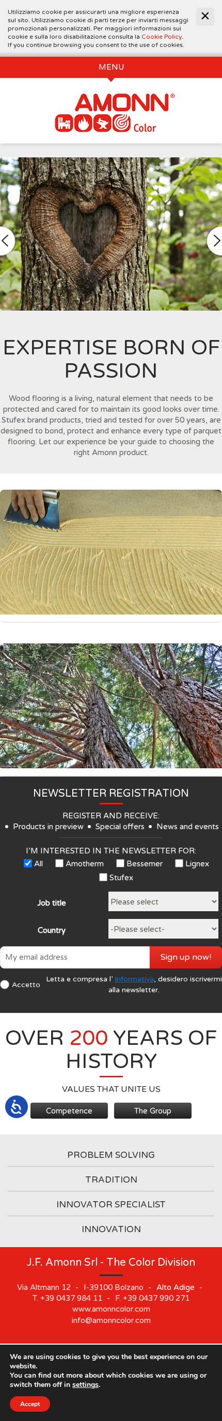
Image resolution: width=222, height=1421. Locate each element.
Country (52, 930)
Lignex (197, 863)
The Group (152, 1111)
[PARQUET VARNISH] (111, 705)
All (38, 863)
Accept (30, 1404)
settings (85, 1385)
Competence (69, 1111)
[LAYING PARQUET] (111, 552)
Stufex (121, 877)
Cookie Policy (161, 36)
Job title (51, 903)
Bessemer (144, 863)
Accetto (26, 984)
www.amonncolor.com (111, 1309)
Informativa (134, 979)
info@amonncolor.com (111, 1320)
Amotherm (85, 863)
